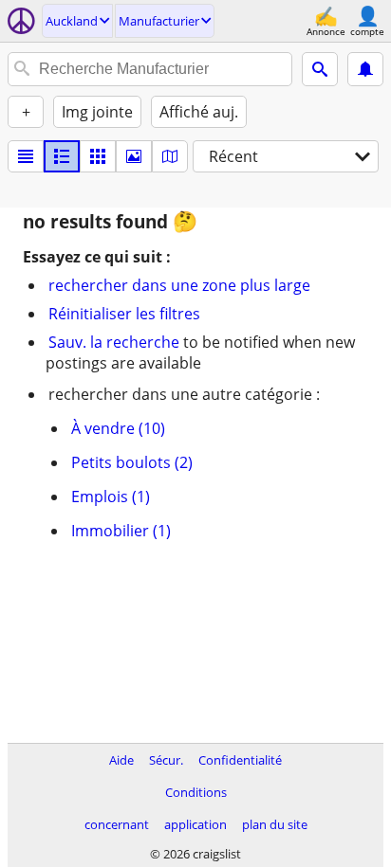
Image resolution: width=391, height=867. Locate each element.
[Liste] (26, 156)
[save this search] (365, 69)
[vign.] (62, 156)
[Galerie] (134, 156)
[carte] (170, 156)
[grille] (98, 156)
